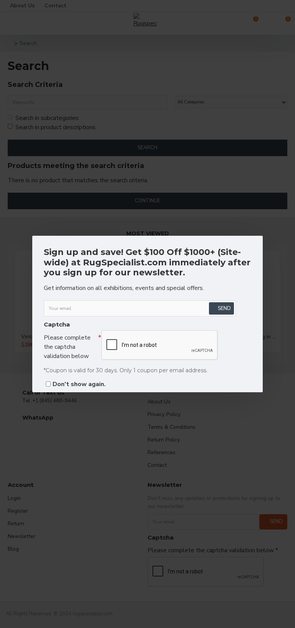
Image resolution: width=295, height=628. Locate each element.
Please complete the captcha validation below (67, 346)
